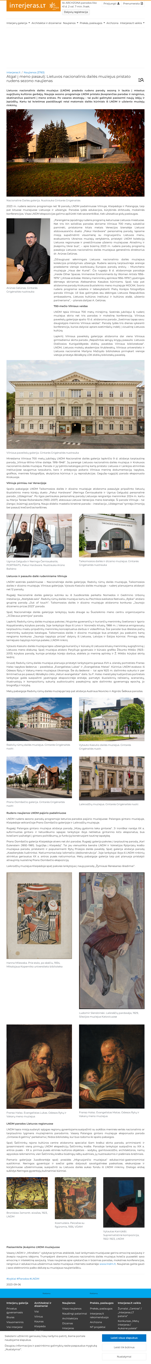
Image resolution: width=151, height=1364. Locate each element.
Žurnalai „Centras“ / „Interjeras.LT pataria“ (130, 1312)
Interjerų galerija (17, 1302)
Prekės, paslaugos (102, 1302)
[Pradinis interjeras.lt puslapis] (33, 5)
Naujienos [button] (69, 23)
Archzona (112, 23)
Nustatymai (124, 1356)
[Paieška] (140, 80)
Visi (36, 1311)
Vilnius (38, 1316)
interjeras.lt (13, 72)
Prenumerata (131, 3)
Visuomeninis (14, 1322)
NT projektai (97, 1327)
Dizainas (67, 1323)
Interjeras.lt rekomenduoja (99, 1315)
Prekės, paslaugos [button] (91, 23)
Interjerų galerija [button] (17, 23)
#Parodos (23, 1278)
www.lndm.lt (108, 1263)
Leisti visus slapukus (124, 1337)
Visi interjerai (14, 1327)
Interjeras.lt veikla (129, 1302)
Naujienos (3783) (34, 72)
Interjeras (68, 1328)
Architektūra (70, 1318)
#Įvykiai (11, 1278)
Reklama (46, 1293)
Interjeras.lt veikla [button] (131, 23)
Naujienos (68, 1302)
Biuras (10, 1317)
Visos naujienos (71, 1308)
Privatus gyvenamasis (14, 1310)
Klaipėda (40, 1326)
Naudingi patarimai (74, 1313)
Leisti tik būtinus (124, 1347)
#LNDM (34, 1278)
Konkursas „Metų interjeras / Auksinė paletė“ (128, 1325)
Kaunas (39, 1321)
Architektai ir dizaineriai (46, 23)
